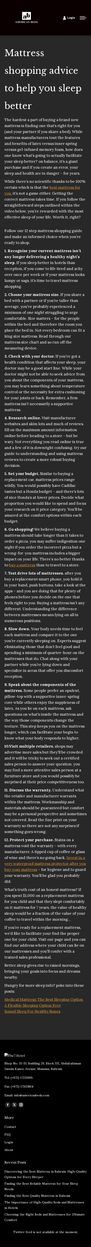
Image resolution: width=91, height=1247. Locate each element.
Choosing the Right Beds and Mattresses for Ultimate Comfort (44, 1217)
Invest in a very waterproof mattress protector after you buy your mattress (45, 863)
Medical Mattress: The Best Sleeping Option (43, 999)
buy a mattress (22, 565)
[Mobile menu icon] (83, 17)
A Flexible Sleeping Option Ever (32, 1005)
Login (71, 17)
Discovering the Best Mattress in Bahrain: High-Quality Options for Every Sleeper (45, 1174)
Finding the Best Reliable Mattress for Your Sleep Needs (41, 1186)
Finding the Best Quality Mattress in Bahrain (37, 1196)
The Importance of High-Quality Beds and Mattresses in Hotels (44, 1205)
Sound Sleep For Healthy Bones (32, 1011)
